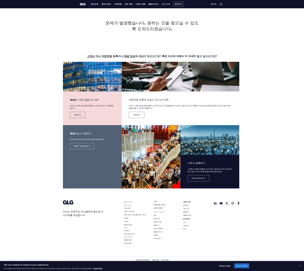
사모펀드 (127, 231)
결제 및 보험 (128, 225)
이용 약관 (155, 260)
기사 (184, 222)
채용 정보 (129, 56)
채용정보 (186, 212)
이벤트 (156, 235)
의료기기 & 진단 (129, 211)
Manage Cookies (225, 266)
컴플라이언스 (187, 215)
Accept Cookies (241, 266)
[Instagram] (233, 203)
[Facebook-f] (238, 203)
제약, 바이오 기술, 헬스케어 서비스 (135, 215)
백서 (184, 229)
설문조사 (156, 225)
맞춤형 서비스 (158, 232)
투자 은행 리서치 (129, 234)
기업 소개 (186, 202)
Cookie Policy (98, 268)
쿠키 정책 (165, 260)
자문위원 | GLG (159, 205)
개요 (155, 215)
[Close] (300, 265)
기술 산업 (127, 208)
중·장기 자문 (157, 222)
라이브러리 (157, 238)
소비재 (126, 221)
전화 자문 (157, 219)
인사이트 (186, 219)
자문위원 (107, 56)
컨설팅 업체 (127, 240)
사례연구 (186, 226)
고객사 (91, 56)
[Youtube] (221, 203)
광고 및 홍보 (128, 243)
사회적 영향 (158, 208)
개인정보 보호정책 (142, 260)
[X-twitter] (227, 203)
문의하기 (186, 205)
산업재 (126, 218)
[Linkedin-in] (215, 203)
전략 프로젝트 (158, 228)
